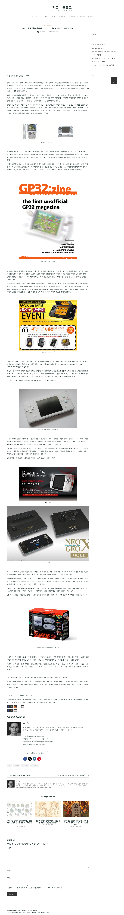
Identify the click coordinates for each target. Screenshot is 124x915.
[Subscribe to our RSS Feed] (15, 706)
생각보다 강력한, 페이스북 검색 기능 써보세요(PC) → (73, 775)
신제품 (82, 16)
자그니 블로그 (62, 7)
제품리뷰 (89, 16)
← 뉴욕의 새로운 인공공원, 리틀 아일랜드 (19, 775)
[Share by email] (15, 72)
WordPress (22, 912)
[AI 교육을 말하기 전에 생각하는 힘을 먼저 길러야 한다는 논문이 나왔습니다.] (19, 809)
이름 (9, 870)
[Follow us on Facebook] (8, 706)
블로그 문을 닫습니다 (98, 48)
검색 (93, 75)
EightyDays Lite (34, 912)
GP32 (9, 765)
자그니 (43, 31)
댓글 (9, 848)
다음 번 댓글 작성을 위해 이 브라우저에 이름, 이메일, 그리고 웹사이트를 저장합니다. (35, 888)
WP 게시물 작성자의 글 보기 (35, 753)
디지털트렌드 (62, 16)
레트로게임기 (34, 765)
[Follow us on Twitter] (11, 706)
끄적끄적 (52, 16)
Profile (38, 16)
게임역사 (17, 765)
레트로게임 (25, 765)
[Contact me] (22, 706)
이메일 (9, 878)
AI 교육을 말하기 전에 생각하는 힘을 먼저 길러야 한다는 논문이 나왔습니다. (19, 822)
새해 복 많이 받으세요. (98, 44)
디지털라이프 (73, 16)
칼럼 (46, 16)
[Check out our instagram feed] (19, 706)
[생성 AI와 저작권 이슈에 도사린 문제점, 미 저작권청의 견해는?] (47, 809)
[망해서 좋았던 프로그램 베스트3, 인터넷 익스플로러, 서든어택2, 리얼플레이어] (76, 809)
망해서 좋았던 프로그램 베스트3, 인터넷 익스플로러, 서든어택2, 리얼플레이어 (76, 822)
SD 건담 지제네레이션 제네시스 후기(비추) (104, 65)
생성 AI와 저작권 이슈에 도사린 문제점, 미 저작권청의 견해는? (48, 822)
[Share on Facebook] (8, 72)
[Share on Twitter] (11, 72)
